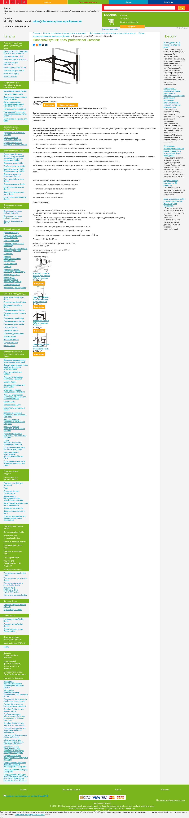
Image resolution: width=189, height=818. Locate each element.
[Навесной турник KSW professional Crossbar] (57, 83)
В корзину (49, 105)
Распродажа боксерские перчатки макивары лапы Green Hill (15, 114)
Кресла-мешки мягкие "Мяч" (14, 222)
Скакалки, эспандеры (13, 508)
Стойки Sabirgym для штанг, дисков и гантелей (15, 705)
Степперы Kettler (11, 557)
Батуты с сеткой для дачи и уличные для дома (13, 45)
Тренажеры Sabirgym (13, 678)
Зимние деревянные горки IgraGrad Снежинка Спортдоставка (16, 367)
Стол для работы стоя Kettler (14, 180)
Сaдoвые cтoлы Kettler (14, 318)
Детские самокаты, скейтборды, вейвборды (14, 271)
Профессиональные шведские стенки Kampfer (15, 143)
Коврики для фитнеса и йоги (14, 512)
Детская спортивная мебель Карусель (13, 217)
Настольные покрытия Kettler (14, 188)
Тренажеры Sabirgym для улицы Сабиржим (15, 736)
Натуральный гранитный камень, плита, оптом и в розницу (12, 664)
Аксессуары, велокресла (15, 288)
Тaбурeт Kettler (10, 327)
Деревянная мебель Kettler (13, 306)
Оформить (132, 26)
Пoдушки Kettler (11, 342)
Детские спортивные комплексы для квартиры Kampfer (15, 435)
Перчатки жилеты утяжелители (11, 492)
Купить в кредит (67, 105)
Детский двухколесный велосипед (14, 245)
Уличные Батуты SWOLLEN (11, 63)
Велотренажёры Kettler (14, 532)
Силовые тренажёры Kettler (13, 546)
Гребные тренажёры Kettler (13, 552)
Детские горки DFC (12, 405)
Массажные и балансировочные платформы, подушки (13, 498)
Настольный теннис (12, 569)
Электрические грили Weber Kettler (13, 630)
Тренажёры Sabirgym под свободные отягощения (15, 700)
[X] (43, 45)
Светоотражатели (12, 284)
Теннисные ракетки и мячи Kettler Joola (13, 584)
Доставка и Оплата (88, 2)
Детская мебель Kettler (14, 150)
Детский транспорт (12, 229)
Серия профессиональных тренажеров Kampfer (13, 442)
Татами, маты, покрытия (15, 109)
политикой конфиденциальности (30, 814)
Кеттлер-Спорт (10, 601)
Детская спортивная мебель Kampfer (13, 212)
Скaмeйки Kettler (11, 330)
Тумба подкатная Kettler (14, 166)
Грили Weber (9, 616)
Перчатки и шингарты (13, 94)
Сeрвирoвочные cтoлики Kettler (15, 314)
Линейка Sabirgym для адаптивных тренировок (14, 724)
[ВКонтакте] (34, 45)
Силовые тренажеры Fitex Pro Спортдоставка (15, 673)
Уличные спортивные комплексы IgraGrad (13, 378)
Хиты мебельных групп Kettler (14, 298)
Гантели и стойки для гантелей (13, 484)
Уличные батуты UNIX (13, 56)
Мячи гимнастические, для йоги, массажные (16, 504)
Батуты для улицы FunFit (15, 67)
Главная (36, 33)
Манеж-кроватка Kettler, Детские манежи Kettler (14, 170)
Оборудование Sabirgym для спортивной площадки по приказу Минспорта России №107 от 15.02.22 (16, 777)
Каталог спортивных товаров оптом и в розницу (64, 33)
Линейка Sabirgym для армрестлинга (14, 710)
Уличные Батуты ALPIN (14, 70)
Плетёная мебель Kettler (15, 302)
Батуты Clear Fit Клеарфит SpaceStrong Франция (16, 52)
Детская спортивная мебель (13, 206)
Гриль (6, 647)
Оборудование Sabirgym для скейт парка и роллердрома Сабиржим (15, 764)
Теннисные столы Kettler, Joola (15, 574)
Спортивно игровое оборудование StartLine (14, 391)
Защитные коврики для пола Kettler (14, 193)
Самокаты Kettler (11, 241)
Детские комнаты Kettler (14, 184)
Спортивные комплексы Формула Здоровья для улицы (14, 463)
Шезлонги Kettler (11, 339)
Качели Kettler (10, 382)
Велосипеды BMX (12, 275)
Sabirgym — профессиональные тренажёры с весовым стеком (14, 684)
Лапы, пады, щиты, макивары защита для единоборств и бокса (14, 104)
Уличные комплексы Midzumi (13, 373)
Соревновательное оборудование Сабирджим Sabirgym (16, 758)
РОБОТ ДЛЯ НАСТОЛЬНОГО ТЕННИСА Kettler (11, 590)
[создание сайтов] (13, 796)
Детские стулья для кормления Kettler (12, 175)
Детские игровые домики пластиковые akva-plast (15, 361)
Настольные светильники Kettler (15, 198)
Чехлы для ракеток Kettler (15, 595)
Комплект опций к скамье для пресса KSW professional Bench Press (41, 276)
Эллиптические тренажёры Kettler (12, 537)
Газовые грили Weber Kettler (13, 625)
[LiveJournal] (46, 45)
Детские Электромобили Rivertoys (11, 655)
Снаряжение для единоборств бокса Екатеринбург (12, 84)
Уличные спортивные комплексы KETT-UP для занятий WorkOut (15, 397)
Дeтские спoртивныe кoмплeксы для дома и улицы (14, 354)
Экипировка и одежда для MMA (15, 120)
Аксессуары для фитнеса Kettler (11, 478)
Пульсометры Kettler (13, 609)
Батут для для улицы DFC (15, 59)
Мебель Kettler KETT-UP (15, 643)
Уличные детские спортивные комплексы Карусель (14, 422)
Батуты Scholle (10, 76)
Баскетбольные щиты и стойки (14, 409)
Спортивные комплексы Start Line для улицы (14, 448)
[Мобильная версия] (18, 2)
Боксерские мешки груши (15, 91)
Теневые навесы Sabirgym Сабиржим (16, 770)
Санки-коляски (10, 263)
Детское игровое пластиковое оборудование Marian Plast (13, 455)
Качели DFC (9, 402)
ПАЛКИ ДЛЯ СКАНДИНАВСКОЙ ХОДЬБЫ (12, 563)
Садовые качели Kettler (14, 310)
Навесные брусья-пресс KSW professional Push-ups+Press (41, 347)
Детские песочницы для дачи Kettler (14, 386)
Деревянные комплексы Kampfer (14, 134)
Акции (128, 2)
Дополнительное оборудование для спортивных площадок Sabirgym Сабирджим (14, 750)
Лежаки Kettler (10, 336)
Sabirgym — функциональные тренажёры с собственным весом (16, 693)
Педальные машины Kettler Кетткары (13, 237)
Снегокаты (8, 254)
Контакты (168, 2)
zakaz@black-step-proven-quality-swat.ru (57, 21)
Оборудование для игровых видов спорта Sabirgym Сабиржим (14, 742)
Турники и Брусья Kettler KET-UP (15, 606)
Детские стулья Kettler (14, 163)
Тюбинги (7, 267)
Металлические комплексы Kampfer (12, 138)
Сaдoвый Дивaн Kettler (14, 333)
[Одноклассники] (37, 45)
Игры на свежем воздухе (11, 472)
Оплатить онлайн (110, 29)
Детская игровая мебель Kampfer (11, 128)
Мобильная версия (102, 803)
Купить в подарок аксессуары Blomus (12, 638)
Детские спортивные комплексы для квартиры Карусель (15, 415)
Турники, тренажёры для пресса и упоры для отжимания (15, 518)
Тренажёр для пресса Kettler (13, 527)
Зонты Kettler (9, 345)
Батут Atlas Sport (11, 73)
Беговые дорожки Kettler (15, 542)
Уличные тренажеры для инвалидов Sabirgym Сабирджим (15, 730)
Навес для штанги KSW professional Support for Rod (41, 299)
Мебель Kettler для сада (15, 294)
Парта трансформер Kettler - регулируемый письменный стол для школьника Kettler (14, 157)
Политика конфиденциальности (170, 800)
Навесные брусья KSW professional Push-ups (41, 322)
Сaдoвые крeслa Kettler (14, 321)
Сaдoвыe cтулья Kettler (14, 324)
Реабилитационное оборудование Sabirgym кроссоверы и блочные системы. (14, 717)
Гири (6, 488)
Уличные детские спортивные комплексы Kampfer (14, 429)
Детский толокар (11, 233)
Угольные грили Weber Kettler (14, 620)
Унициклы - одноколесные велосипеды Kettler (15, 250)
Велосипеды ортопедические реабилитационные (12, 280)
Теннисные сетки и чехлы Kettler (15, 579)
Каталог (47, 2)
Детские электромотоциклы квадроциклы (12, 259)
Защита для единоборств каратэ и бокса (15, 98)
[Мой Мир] (40, 45)
